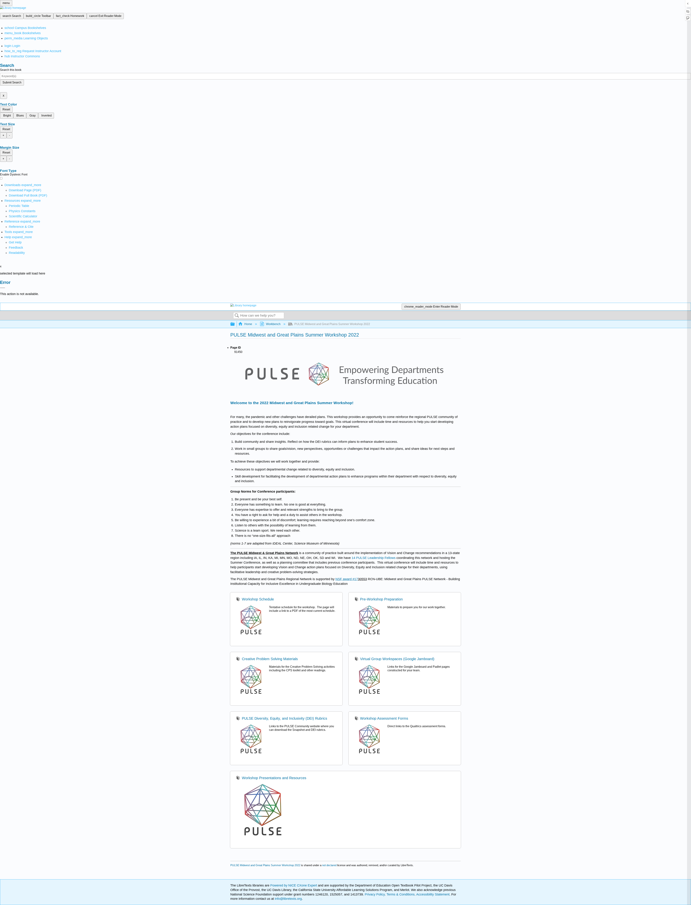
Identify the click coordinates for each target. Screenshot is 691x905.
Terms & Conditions (401, 894)
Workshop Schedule (258, 599)
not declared (329, 865)
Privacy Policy (375, 894)
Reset (6, 109)
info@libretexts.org (288, 899)
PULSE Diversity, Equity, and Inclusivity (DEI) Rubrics (284, 718)
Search (236, 316)
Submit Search (12, 82)
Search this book (10, 69)
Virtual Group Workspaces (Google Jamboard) (397, 659)
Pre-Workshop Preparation (381, 599)
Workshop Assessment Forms (384, 718)
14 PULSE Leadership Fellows (374, 558)
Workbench (273, 324)
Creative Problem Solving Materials (270, 659)
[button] (16, 247)
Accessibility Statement (433, 894)
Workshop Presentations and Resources (274, 778)
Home (248, 324)
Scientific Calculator (23, 216)
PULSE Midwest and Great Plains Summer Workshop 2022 (265, 865)
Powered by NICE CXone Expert (294, 885)
